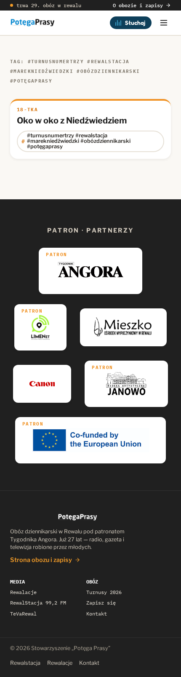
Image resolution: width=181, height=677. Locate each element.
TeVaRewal (23, 613)
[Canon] (42, 384)
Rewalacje (23, 592)
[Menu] (164, 23)
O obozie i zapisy (138, 5)
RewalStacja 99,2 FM (38, 602)
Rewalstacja (25, 663)
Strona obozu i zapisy (41, 560)
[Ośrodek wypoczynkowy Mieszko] (123, 327)
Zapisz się (101, 602)
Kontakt (96, 613)
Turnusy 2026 (104, 592)
